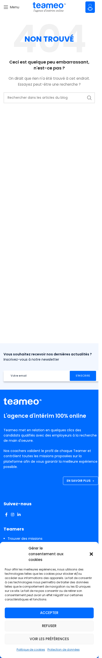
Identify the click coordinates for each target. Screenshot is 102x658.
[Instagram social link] (12, 514)
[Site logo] (49, 7)
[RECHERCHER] (89, 97)
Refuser (49, 625)
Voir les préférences (49, 638)
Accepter (49, 612)
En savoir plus (79, 481)
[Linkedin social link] (19, 514)
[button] (91, 554)
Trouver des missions (25, 538)
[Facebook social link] (6, 514)
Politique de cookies (31, 650)
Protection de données (63, 650)
